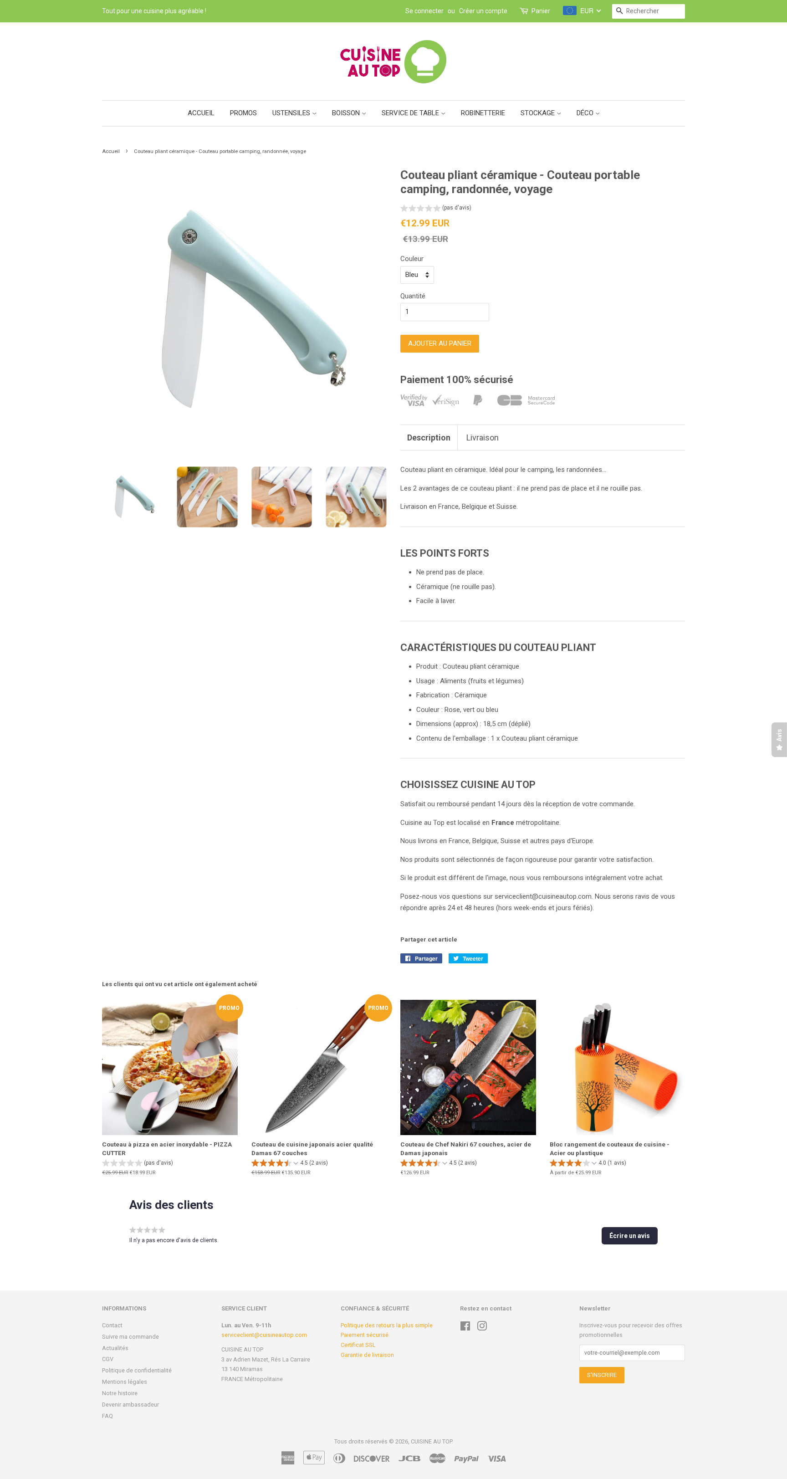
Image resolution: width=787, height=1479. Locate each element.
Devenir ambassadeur (130, 1404)
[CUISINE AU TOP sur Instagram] (482, 1328)
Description (428, 437)
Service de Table (411, 113)
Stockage (539, 113)
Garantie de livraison (367, 1354)
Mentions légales (124, 1381)
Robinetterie (483, 113)
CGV (107, 1359)
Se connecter (424, 11)
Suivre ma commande (130, 1336)
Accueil (201, 113)
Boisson (347, 113)
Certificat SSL (358, 1344)
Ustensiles (292, 113)
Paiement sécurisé (364, 1334)
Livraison (482, 437)
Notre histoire (120, 1393)
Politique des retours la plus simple (387, 1325)
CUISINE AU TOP (431, 1441)
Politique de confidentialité (137, 1370)
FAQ (107, 1415)
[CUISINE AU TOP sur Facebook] (465, 1328)
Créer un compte (483, 11)
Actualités (115, 1348)
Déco (586, 113)
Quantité (412, 296)
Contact (112, 1325)
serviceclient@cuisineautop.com (264, 1334)
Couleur (412, 259)
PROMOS (243, 113)
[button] (435, 209)
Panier (540, 11)
